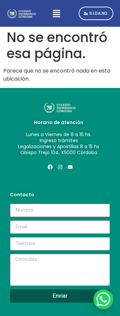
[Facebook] (50, 167)
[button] (57, 13)
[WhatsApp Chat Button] (103, 299)
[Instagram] (60, 167)
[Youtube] (70, 167)
